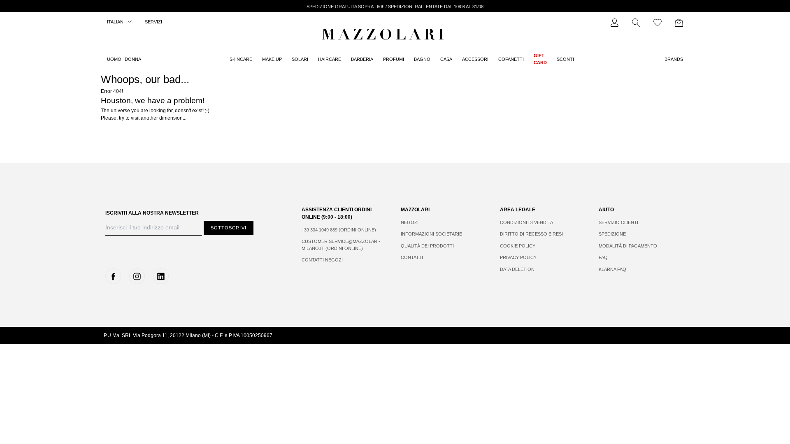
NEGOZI (409, 222)
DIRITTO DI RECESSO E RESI (531, 233)
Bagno (422, 59)
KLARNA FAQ (612, 269)
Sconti (565, 59)
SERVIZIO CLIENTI (618, 222)
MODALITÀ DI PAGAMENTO (628, 245)
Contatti (412, 257)
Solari (300, 59)
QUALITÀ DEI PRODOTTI (427, 245)
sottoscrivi (228, 227)
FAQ (603, 257)
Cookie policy (517, 245)
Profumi (393, 59)
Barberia (362, 59)
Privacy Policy (518, 257)
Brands (674, 59)
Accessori (475, 59)
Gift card (540, 59)
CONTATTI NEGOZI (322, 259)
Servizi (153, 21)
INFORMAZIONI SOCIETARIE (431, 233)
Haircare (329, 59)
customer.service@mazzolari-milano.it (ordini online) (341, 245)
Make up (272, 59)
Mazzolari (385, 36)
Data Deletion (517, 269)
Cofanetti (511, 59)
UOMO (114, 59)
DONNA (133, 59)
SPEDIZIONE (612, 233)
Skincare (241, 59)
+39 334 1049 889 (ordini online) (339, 229)
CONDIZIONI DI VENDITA (526, 222)
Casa (446, 59)
